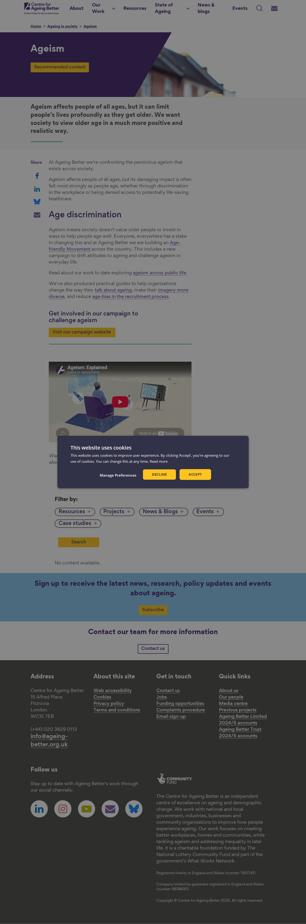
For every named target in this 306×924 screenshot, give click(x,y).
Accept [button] (195, 474)
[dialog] (153, 462)
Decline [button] (159, 474)
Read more (159, 461)
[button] (118, 475)
